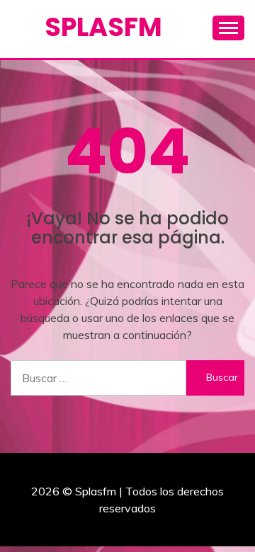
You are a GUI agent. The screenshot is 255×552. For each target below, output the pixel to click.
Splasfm (103, 26)
